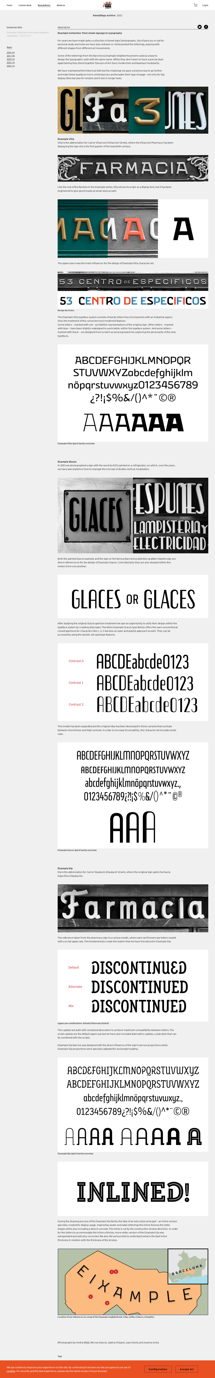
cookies (11, 1371)
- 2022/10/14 (28, 34)
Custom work (25, 5)
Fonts (10, 5)
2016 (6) (11, 52)
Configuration (158, 1369)
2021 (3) (11, 62)
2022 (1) (11, 65)
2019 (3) (11, 59)
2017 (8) (11, 55)
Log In (205, 5)
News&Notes (44, 5)
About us (61, 5)
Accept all (187, 1369)
